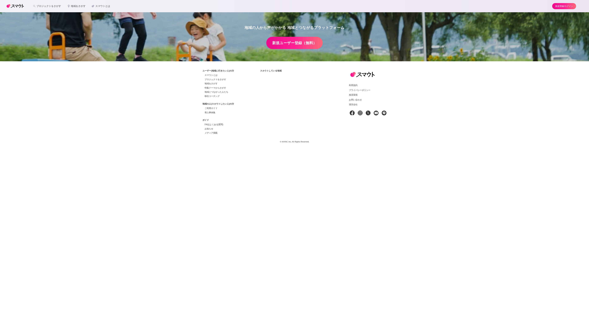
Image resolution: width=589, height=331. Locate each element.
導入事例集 (210, 112)
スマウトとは (211, 75)
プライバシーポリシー (359, 90)
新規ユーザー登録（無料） (294, 43)
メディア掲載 (211, 133)
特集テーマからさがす (215, 88)
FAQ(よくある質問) (214, 124)
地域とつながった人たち (216, 92)
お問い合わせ (355, 100)
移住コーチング (212, 96)
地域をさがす (211, 83)
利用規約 (353, 85)
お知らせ (209, 128)
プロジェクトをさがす (215, 79)
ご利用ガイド (211, 108)
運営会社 (353, 104)
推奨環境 (353, 95)
